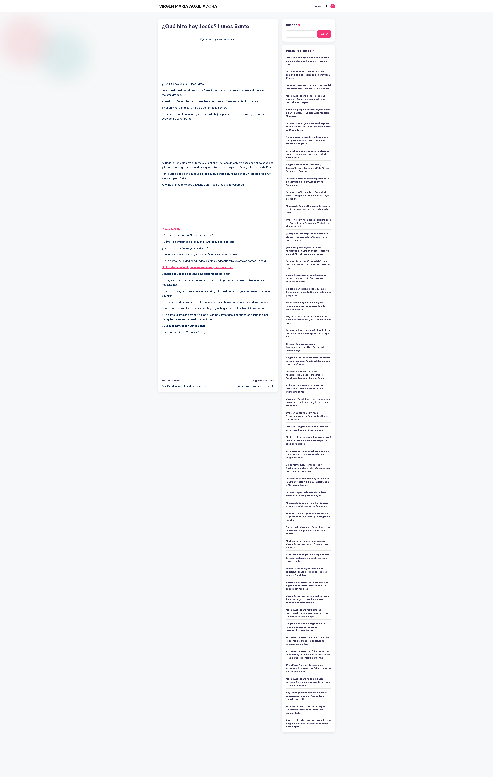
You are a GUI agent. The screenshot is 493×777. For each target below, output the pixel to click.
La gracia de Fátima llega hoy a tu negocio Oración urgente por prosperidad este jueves (305, 627)
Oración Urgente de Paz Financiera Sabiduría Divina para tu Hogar (306, 494)
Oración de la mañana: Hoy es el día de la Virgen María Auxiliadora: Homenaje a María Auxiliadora (308, 481)
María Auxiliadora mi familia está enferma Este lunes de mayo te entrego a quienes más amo (308, 682)
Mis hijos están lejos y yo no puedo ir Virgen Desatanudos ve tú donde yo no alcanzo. (307, 544)
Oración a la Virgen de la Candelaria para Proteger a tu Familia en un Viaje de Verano (307, 195)
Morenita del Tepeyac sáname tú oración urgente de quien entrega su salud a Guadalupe (306, 572)
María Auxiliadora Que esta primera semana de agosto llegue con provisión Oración (308, 74)
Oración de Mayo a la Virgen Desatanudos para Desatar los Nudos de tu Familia (307, 416)
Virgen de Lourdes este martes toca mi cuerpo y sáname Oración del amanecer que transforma (308, 361)
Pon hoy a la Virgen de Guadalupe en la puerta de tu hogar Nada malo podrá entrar (308, 530)
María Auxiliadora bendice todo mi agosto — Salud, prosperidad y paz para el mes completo (305, 99)
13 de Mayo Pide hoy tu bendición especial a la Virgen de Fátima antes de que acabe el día (308, 668)
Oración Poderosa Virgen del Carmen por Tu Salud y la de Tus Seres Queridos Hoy (308, 264)
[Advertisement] (218, 62)
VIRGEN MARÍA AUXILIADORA (188, 6)
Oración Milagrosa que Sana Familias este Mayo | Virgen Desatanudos (307, 428)
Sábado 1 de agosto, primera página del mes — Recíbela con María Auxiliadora (308, 87)
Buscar (291, 25)
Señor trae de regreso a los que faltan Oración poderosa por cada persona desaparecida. (307, 558)
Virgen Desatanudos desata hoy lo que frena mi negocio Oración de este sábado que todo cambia (308, 599)
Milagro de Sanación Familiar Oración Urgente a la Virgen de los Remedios (307, 504)
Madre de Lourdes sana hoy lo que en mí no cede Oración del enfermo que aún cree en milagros (308, 440)
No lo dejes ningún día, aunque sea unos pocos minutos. (197, 267)
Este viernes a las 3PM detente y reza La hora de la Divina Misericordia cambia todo (307, 709)
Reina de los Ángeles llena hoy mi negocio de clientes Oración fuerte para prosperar (305, 306)
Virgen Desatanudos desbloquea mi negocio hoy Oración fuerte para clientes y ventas (306, 278)
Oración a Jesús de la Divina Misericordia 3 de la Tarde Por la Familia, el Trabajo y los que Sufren (305, 375)
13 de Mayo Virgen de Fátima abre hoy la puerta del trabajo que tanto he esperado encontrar (307, 640)
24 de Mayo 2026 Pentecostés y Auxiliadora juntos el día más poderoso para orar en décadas (308, 468)
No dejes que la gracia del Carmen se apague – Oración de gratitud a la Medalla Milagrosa (307, 140)
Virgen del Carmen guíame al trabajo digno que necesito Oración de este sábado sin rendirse (307, 585)
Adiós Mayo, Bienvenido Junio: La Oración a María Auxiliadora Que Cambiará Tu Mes (304, 388)
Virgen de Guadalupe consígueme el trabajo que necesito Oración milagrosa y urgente (308, 292)
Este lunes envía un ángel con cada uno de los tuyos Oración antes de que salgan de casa (308, 454)
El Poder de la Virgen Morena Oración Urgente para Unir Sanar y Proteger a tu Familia (308, 516)
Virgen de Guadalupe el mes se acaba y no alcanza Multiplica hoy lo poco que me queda (308, 402)
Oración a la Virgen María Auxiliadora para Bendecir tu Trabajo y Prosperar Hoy (307, 61)
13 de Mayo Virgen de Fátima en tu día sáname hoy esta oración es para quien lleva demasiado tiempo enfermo (308, 654)
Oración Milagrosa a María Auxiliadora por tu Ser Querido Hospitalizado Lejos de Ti (308, 333)
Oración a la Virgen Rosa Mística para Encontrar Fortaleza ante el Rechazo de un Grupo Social (308, 126)
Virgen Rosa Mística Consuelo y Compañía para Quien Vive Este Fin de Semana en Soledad (307, 168)
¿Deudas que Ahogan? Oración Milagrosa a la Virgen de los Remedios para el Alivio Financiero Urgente (307, 250)
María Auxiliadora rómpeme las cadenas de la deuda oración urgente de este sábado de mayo (307, 613)
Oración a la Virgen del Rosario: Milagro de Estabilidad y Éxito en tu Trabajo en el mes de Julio (308, 223)
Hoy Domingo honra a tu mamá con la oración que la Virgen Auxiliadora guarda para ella (306, 696)
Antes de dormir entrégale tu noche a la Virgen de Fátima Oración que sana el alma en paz (308, 723)
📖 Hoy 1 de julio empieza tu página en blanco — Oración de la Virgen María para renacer (307, 237)
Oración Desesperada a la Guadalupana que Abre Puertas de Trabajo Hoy (305, 347)
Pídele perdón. (171, 228)
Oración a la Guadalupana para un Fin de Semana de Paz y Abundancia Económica (307, 181)
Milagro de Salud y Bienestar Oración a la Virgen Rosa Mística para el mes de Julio (308, 209)
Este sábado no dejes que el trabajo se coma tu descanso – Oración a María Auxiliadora (307, 154)
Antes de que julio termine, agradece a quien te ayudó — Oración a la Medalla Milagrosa (308, 112)
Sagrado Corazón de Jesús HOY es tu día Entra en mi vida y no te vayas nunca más (308, 319)
